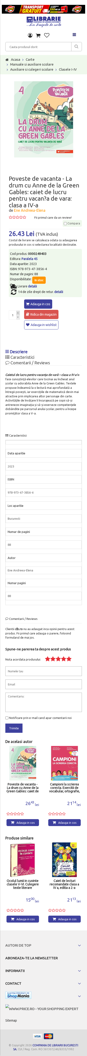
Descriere (18, 351)
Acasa (15, 59)
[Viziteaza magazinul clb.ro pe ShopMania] (18, 996)
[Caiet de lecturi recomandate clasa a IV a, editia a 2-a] (64, 859)
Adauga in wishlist (44, 325)
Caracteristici (22, 357)
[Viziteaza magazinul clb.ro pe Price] (41, 1009)
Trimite (14, 728)
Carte (30, 59)
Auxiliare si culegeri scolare (31, 69)
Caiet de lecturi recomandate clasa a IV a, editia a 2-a (64, 884)
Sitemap (11, 1020)
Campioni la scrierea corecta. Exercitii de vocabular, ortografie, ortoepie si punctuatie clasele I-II (64, 788)
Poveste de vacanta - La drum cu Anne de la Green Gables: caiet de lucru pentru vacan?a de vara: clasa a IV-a (22, 788)
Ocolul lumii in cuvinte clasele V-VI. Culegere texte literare (23, 884)
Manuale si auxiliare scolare (32, 64)
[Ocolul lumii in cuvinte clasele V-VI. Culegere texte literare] (22, 859)
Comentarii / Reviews (30, 362)
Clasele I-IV (68, 69)
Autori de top (18, 945)
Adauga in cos (40, 304)
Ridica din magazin (43, 314)
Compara (73, 223)
